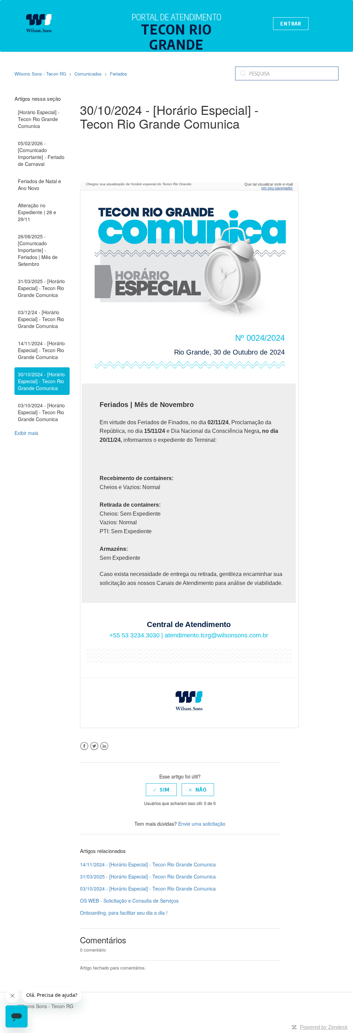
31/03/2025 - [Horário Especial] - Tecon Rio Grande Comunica (41, 288)
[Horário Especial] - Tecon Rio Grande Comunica (39, 119)
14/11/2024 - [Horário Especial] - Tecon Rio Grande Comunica (41, 350)
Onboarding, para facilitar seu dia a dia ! (124, 912)
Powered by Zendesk (324, 1027)
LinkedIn (104, 746)
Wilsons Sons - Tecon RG (40, 73)
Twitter (94, 746)
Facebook (84, 746)
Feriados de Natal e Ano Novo (39, 184)
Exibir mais (26, 432)
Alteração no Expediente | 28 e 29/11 (37, 212)
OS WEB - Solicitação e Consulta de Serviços (129, 900)
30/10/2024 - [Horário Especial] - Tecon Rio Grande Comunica (41, 381)
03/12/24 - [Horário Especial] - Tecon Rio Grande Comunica (41, 319)
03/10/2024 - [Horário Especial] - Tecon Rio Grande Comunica (41, 412)
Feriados (118, 73)
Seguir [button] (97, 140)
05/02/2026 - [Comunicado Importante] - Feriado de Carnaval (41, 153)
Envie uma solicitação (201, 823)
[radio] (161, 789)
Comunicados (88, 73)
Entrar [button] (290, 23)
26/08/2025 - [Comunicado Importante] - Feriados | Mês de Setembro (38, 250)
